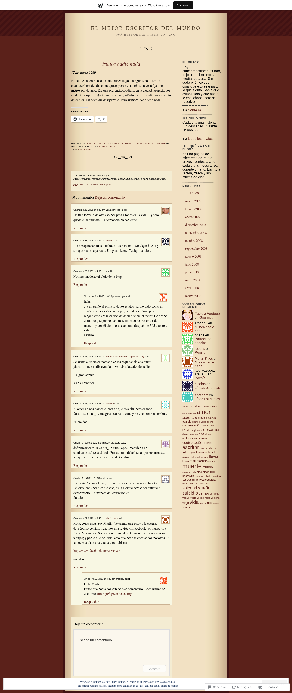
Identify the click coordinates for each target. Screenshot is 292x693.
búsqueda (211, 418)
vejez (207, 497)
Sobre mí (195, 110)
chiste (195, 421)
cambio (186, 421)
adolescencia (210, 406)
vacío (193, 497)
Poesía (200, 352)
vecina (200, 497)
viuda (208, 503)
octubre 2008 (194, 240)
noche (215, 472)
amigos (192, 413)
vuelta (186, 507)
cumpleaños (196, 430)
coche (210, 421)
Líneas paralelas (207, 388)
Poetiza (109, 240)
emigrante (188, 438)
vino (202, 503)
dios (201, 434)
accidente (196, 406)
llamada (204, 457)
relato (152, 143)
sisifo (207, 483)
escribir (208, 442)
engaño (201, 438)
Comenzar (183, 5)
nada (193, 472)
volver (216, 503)
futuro (186, 452)
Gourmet (205, 317)
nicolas (200, 384)
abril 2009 (192, 193)
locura (185, 461)
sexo (201, 483)
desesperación (190, 434)
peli (193, 480)
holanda (201, 452)
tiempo (204, 493)
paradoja (216, 476)
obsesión (199, 476)
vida (194, 502)
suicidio (190, 492)
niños (206, 472)
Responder (80, 228)
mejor (194, 460)
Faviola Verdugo (207, 313)
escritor (119, 143)
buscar (82, 149)
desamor (211, 429)
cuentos (90, 143)
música (186, 472)
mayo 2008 (192, 280)
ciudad (202, 421)
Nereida (110, 403)
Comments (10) (107, 146)
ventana (215, 497)
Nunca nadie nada (121, 63)
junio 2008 (192, 272)
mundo (207, 467)
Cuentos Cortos (105, 143)
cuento (205, 425)
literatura (130, 143)
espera (203, 448)
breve (201, 417)
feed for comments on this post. (92, 184)
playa (200, 479)
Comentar (154, 669)
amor (204, 411)
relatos (161, 143)
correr (90, 149)
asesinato (189, 417)
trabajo (185, 497)
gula (193, 452)
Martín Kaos (112, 518)
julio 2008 (192, 264)
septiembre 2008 (196, 248)
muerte (192, 466)
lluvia (213, 456)
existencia (213, 448)
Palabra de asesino (203, 341)
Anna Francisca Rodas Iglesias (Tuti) (124, 356)
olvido (208, 476)
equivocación (192, 442)
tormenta (214, 493)
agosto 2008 (193, 256)
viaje (185, 503)
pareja (186, 479)
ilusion (185, 457)
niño (199, 472)
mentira (203, 460)
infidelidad (195, 457)
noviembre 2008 (196, 232)
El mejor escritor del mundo (146, 28)
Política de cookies (168, 685)
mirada (211, 461)
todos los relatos (200, 138)
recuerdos (210, 479)
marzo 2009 (193, 201)
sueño (204, 487)
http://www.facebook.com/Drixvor (96, 550)
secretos (193, 483)
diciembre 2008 (195, 224)
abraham (201, 395)
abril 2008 (192, 288)
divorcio (209, 434)
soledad (189, 488)
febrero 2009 (193, 209)
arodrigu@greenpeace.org (114, 593)
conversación (191, 425)
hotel (211, 452)
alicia (184, 413)
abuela (185, 406)
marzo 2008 (193, 295)
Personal (142, 143)
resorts (200, 348)
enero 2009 (192, 216)
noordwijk (188, 475)
